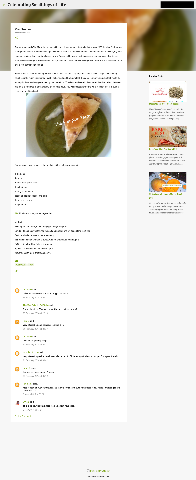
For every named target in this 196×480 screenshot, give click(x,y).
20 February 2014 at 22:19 (35, 313)
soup (31, 265)
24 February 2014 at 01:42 (35, 360)
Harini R (26, 368)
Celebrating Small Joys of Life (36, 4)
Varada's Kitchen (31, 352)
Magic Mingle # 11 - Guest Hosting (164, 104)
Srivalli (26, 402)
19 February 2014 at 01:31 (35, 297)
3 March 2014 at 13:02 (33, 394)
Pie (16, 213)
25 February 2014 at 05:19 (35, 376)
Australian (20, 265)
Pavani (26, 321)
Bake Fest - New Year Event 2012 (163, 149)
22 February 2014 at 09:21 (35, 344)
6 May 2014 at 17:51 (32, 410)
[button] (16, 38)
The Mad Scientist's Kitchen (36, 305)
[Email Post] (16, 262)
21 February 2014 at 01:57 (35, 329)
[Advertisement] (68, 444)
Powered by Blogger (99, 471)
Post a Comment (23, 416)
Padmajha (28, 384)
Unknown (27, 289)
